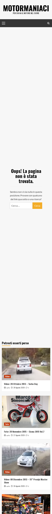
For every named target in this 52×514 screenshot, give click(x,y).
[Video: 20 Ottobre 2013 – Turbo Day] (26, 364)
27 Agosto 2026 (19, 435)
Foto (7, 424)
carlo (8, 388)
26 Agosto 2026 (19, 486)
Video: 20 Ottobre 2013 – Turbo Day (21, 383)
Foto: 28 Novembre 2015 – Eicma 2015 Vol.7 (24, 431)
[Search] (48, 23)
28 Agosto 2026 (19, 387)
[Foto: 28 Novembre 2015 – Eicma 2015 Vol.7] (26, 412)
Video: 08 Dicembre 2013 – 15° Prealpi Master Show (26, 481)
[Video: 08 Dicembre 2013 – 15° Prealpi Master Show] (26, 459)
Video (7, 376)
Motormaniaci (26, 8)
